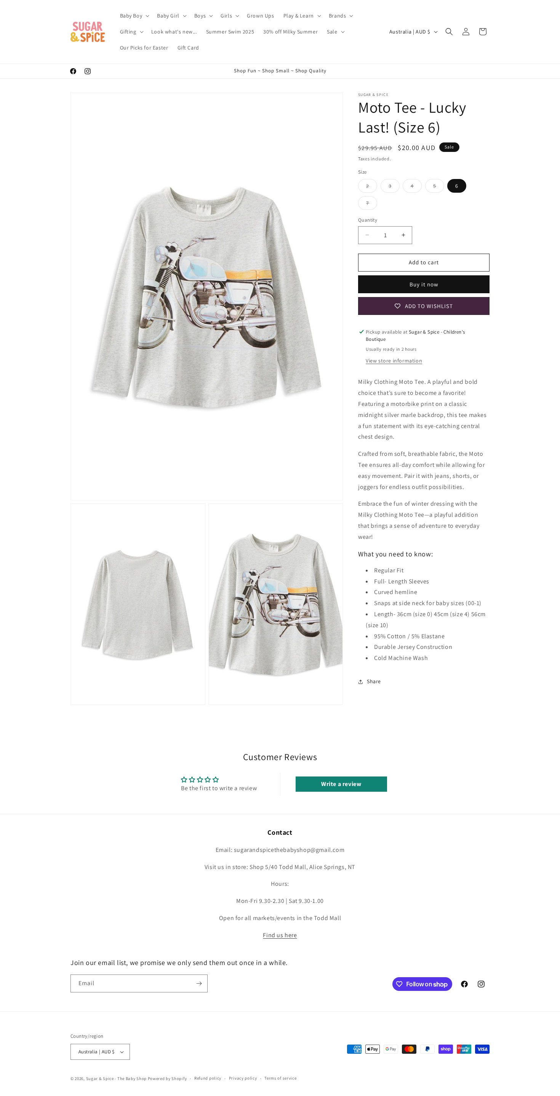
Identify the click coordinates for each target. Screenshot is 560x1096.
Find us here (280, 935)
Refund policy (207, 1078)
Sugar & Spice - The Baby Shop (116, 1078)
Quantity (367, 220)
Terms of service (280, 1078)
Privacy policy (243, 1078)
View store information (394, 360)
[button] (134, 16)
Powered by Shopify (167, 1078)
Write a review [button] (341, 784)
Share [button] (374, 681)
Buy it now (424, 284)
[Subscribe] (198, 983)
